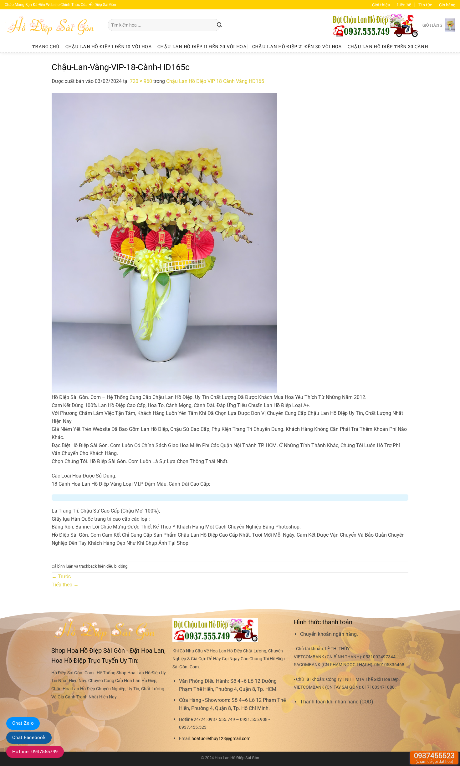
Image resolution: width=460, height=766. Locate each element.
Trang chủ (46, 46)
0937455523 (434, 758)
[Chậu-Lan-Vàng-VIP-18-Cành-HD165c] (164, 243)
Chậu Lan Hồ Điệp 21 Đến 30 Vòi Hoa (297, 46)
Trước (61, 577)
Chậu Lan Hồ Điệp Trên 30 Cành (388, 46)
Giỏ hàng (447, 4)
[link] (221, 738)
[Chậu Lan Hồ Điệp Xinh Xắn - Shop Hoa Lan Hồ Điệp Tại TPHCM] (51, 25)
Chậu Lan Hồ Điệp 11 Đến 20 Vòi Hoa (202, 46)
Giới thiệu (381, 4)
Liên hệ (404, 4)
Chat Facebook (29, 737)
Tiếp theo (65, 585)
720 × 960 (141, 81)
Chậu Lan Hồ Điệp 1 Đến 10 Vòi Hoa (108, 46)
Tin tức (425, 4)
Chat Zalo (23, 723)
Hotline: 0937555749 (35, 751)
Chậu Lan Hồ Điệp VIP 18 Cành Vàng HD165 (215, 81)
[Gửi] (219, 25)
